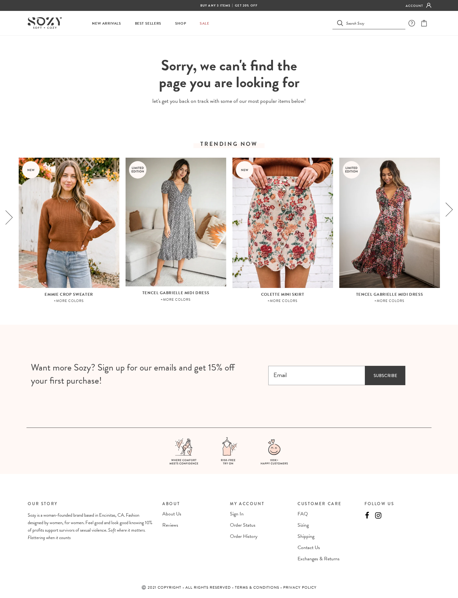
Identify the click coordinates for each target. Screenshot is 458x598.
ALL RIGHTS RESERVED (208, 587)
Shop (180, 23)
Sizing (303, 525)
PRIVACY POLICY (300, 587)
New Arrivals (106, 23)
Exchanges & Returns (319, 558)
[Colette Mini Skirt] (282, 223)
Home (213, 47)
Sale (204, 23)
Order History (243, 536)
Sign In (237, 514)
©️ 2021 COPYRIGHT (162, 587)
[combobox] (372, 23)
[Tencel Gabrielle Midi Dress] (176, 222)
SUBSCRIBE (385, 375)
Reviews (170, 525)
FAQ (303, 514)
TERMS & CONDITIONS (257, 587)
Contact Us (309, 547)
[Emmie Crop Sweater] (69, 223)
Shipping (306, 536)
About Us (171, 514)
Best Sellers (148, 23)
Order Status (242, 525)
